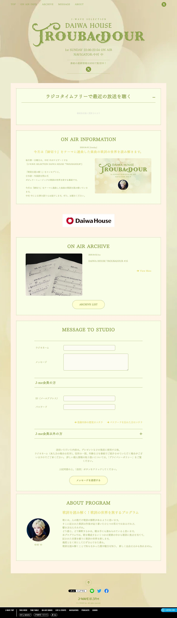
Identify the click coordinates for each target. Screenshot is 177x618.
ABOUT (79, 4)
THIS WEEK (23, 610)
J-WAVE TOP (9, 610)
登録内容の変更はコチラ (90, 422)
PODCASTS (85, 610)
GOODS (95, 610)
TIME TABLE (34, 610)
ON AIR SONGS (47, 610)
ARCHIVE (48, 4)
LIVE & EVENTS (60, 610)
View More (145, 271)
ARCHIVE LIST (88, 304)
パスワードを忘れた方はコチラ (126, 422)
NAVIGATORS (74, 610)
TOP (13, 4)
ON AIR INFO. (28, 4)
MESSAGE (64, 4)
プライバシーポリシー (120, 457)
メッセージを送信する (88, 480)
